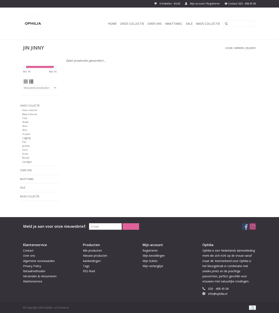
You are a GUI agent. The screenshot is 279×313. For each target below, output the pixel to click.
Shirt (24, 126)
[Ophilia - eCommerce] (36, 23)
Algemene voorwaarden (39, 261)
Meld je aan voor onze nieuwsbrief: (54, 226)
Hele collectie (29, 110)
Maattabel (173, 24)
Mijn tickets (150, 261)
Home (112, 24)
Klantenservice (32, 281)
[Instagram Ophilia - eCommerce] (252, 226)
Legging (26, 137)
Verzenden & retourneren (40, 276)
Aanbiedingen (92, 261)
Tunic (25, 149)
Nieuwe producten (95, 256)
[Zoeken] (226, 23)
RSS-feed (89, 271)
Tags (86, 266)
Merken (239, 48)
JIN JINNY (251, 48)
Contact (28, 250)
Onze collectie (132, 24)
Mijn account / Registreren (204, 3)
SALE (189, 24)
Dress (25, 153)
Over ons (154, 24)
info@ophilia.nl (217, 294)
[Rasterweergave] (26, 81)
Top (24, 141)
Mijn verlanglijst (153, 266)
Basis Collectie (208, 24)
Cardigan (27, 161)
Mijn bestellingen (154, 256)
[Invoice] (252, 307)
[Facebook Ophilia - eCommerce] (245, 226)
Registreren (150, 250)
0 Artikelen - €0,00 (170, 3)
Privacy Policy (32, 266)
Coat (24, 118)
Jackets (26, 145)
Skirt (24, 129)
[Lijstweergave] (31, 81)
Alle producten (92, 250)
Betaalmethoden (34, 271)
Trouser (26, 133)
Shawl (25, 121)
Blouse (25, 157)
